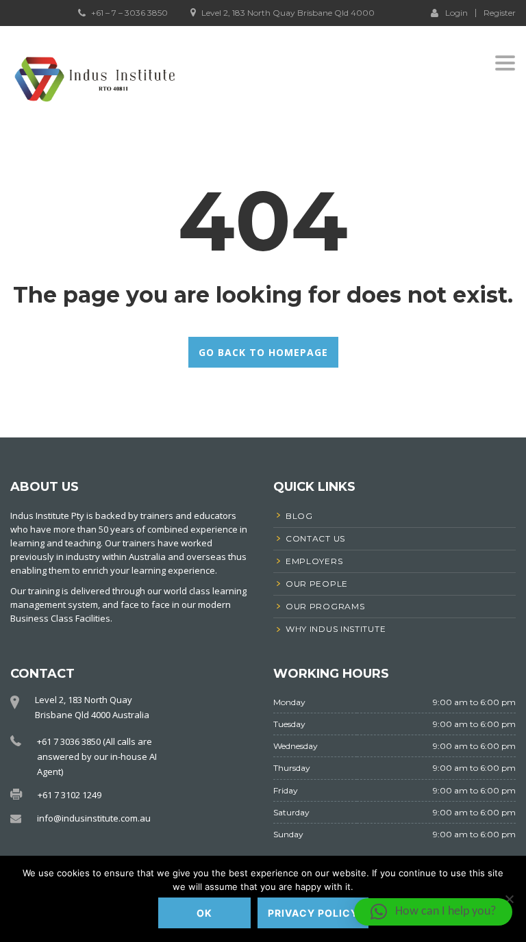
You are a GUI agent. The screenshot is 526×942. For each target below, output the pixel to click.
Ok (204, 913)
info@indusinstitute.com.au (94, 818)
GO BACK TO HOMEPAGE (263, 352)
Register (500, 13)
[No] (509, 899)
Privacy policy (313, 913)
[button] (433, 912)
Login (456, 12)
